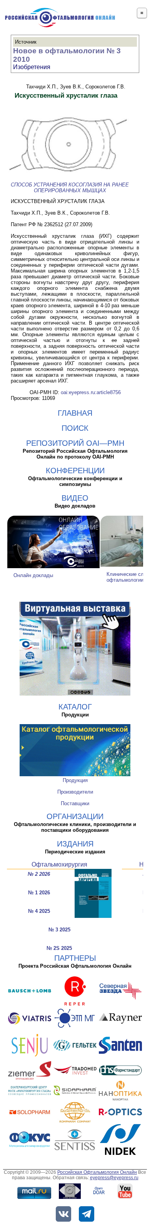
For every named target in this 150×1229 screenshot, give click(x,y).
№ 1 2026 (39, 893)
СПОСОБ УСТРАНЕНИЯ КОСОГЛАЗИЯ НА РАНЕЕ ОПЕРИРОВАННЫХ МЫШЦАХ (70, 187)
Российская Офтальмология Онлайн (97, 1172)
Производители (75, 792)
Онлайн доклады (33, 575)
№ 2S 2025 (59, 948)
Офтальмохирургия (59, 864)
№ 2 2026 (39, 874)
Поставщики (75, 803)
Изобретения (31, 67)
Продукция (75, 780)
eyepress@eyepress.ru (114, 1177)
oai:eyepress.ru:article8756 (91, 392)
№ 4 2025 (39, 911)
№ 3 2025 (59, 930)
